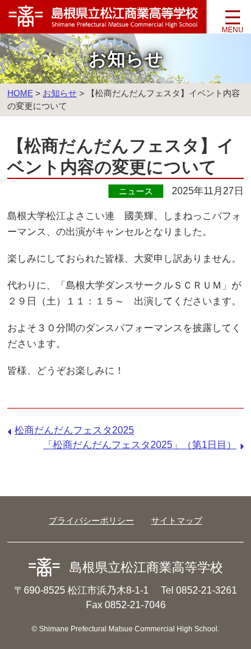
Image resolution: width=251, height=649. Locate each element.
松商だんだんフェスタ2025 (74, 430)
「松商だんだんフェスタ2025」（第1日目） (139, 445)
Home (20, 93)
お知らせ (60, 93)
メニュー (232, 21)
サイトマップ (176, 520)
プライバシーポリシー (91, 520)
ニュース (136, 191)
